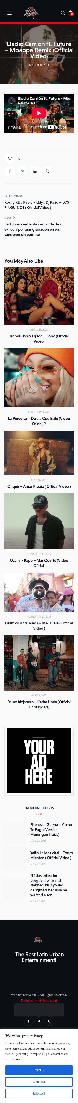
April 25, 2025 (39, 329)
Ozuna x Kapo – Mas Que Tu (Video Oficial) (39, 563)
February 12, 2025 (39, 554)
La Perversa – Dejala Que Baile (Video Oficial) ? (39, 421)
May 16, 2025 (39, 480)
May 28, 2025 (38, 840)
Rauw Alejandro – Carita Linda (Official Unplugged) (39, 704)
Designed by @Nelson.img (39, 1000)
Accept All (39, 1070)
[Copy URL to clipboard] (47, 171)
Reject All (39, 1093)
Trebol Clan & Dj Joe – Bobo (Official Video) (38, 338)
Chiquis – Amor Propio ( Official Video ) (39, 486)
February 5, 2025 (39, 412)
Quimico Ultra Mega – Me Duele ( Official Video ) (39, 626)
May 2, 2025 (39, 695)
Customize (39, 1081)
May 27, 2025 (38, 864)
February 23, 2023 (39, 616)
